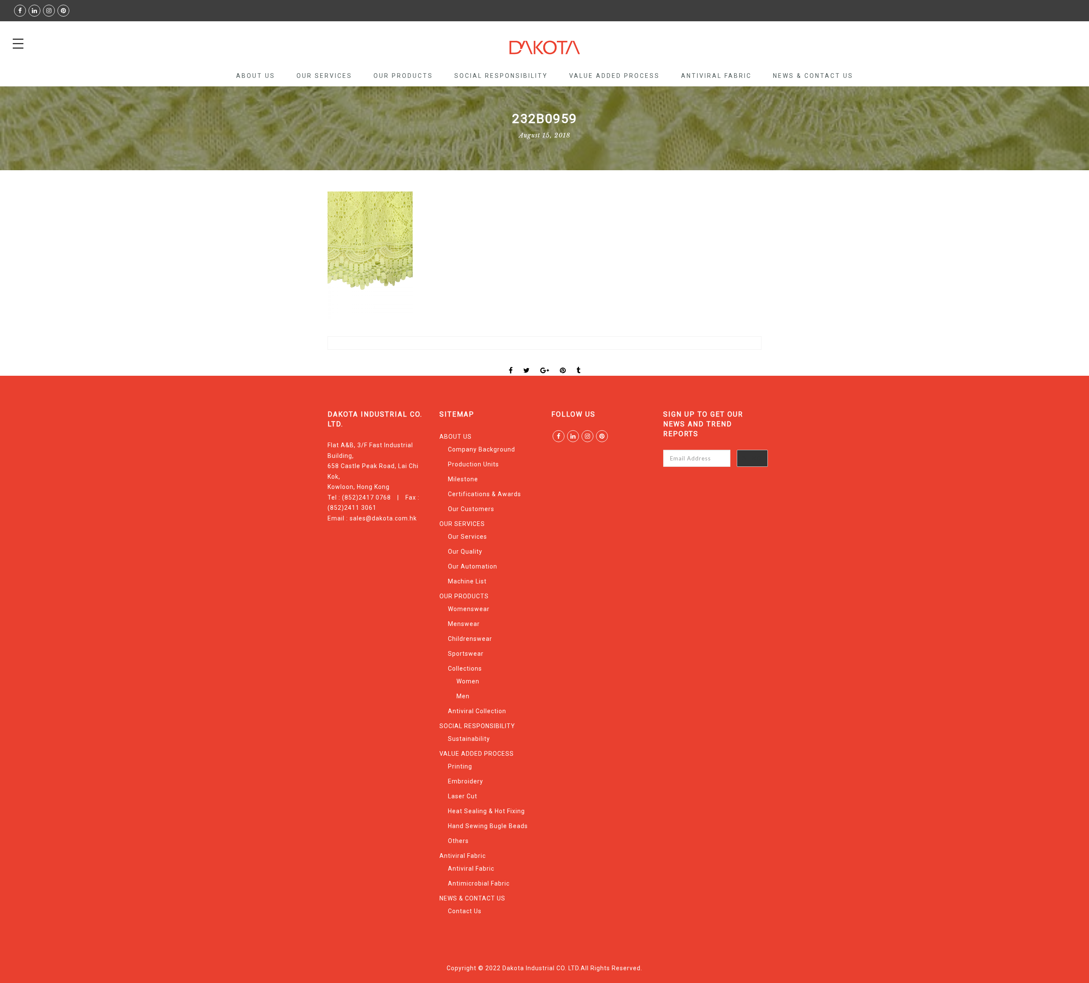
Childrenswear (470, 638)
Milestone (463, 479)
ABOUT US (255, 75)
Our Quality (465, 551)
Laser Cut (462, 796)
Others (458, 840)
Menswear (464, 623)
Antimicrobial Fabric (479, 883)
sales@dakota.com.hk (383, 518)
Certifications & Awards (484, 494)
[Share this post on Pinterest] (563, 363)
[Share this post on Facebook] (511, 363)
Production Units (473, 464)
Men (463, 696)
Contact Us (465, 911)
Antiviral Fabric (716, 75)
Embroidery (465, 781)
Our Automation (472, 566)
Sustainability (469, 738)
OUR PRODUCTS (403, 75)
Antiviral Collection (477, 711)
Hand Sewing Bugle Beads (488, 826)
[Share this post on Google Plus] (545, 363)
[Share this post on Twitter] (526, 363)
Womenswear (469, 609)
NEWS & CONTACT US (813, 75)
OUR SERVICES (324, 75)
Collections (465, 668)
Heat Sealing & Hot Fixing (486, 811)
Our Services (467, 536)
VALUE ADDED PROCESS (614, 75)
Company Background (481, 449)
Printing (460, 766)
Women (467, 681)
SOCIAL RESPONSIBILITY (501, 75)
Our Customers (471, 509)
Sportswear (466, 653)
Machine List (467, 581)
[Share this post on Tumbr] (578, 363)
